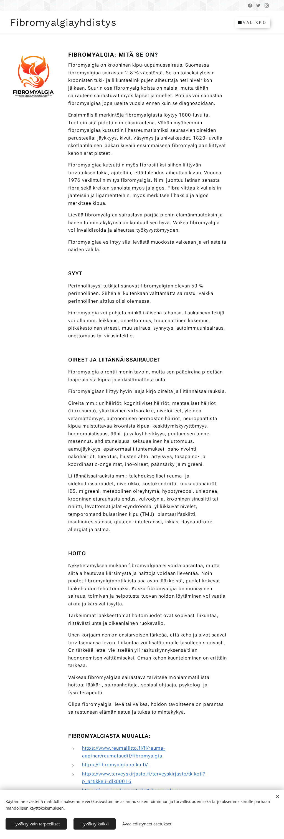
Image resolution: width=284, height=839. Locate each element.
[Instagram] (266, 5)
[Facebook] (250, 5)
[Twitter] (258, 5)
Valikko (255, 22)
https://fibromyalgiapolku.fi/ (115, 764)
